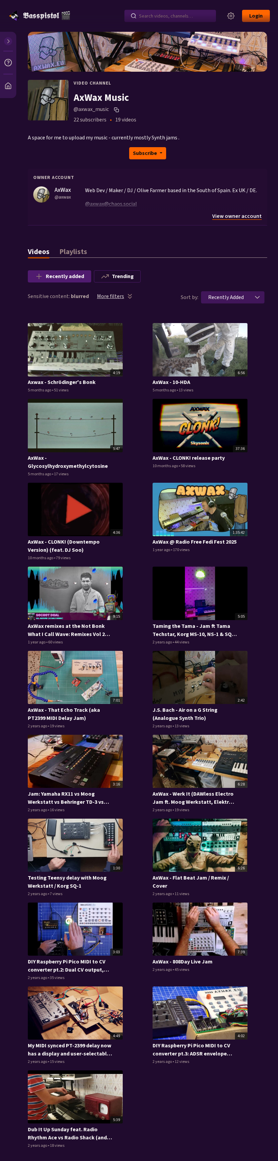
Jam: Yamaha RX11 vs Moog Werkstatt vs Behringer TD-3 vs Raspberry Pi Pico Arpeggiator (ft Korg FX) (68, 798)
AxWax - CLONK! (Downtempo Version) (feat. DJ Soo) (64, 546)
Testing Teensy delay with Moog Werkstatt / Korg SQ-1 (67, 882)
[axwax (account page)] (41, 194)
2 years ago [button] (163, 642)
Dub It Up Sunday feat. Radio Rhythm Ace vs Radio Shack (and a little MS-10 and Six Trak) (69, 1134)
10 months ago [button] (166, 466)
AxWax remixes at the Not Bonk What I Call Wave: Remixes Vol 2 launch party (66, 630)
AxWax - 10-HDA (171, 382)
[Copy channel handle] (117, 110)
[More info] (8, 62)
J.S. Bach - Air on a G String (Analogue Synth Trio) (185, 714)
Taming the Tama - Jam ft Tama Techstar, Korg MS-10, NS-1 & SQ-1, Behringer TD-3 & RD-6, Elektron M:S (194, 630)
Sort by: (189, 297)
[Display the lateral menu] (8, 41)
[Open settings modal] (231, 16)
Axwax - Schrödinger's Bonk (62, 382)
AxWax (63, 190)
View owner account (237, 216)
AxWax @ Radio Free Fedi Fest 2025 (195, 542)
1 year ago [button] (162, 550)
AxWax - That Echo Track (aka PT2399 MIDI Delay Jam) (64, 714)
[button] (257, 297)
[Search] (134, 16)
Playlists (73, 252)
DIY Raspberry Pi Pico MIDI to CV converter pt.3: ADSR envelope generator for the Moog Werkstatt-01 (191, 1050)
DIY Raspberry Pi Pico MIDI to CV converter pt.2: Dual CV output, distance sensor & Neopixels (66, 966)
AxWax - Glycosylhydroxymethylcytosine (68, 462)
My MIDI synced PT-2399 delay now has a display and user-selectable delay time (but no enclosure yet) (69, 1050)
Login (256, 16)
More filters (110, 296)
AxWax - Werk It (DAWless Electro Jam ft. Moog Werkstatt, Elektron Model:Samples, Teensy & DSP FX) (194, 798)
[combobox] (226, 297)
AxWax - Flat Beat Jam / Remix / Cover (191, 882)
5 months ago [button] (40, 390)
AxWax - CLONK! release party (189, 458)
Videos (38, 252)
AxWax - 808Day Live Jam (183, 961)
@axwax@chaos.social (111, 204)
